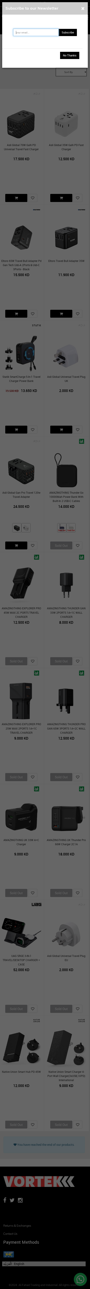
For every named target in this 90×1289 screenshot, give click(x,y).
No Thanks (69, 55)
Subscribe (68, 32)
